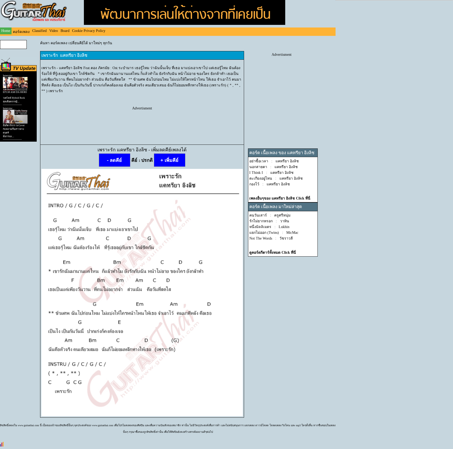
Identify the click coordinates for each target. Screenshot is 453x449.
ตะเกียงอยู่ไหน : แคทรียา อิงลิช (276, 178)
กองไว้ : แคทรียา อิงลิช (269, 184)
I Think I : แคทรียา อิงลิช (271, 173)
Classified (39, 31)
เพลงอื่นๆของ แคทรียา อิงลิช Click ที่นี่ (279, 198)
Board (65, 31)
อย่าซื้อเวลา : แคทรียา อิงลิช (274, 161)
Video (53, 31)
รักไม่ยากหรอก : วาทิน (269, 221)
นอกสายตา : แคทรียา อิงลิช (273, 167)
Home (5, 31)
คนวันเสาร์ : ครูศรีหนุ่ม (269, 215)
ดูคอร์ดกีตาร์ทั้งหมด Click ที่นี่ (272, 252)
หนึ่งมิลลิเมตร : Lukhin (269, 227)
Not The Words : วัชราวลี (271, 238)
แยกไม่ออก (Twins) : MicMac (273, 233)
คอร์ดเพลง (21, 32)
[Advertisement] (142, 122)
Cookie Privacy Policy (88, 31)
